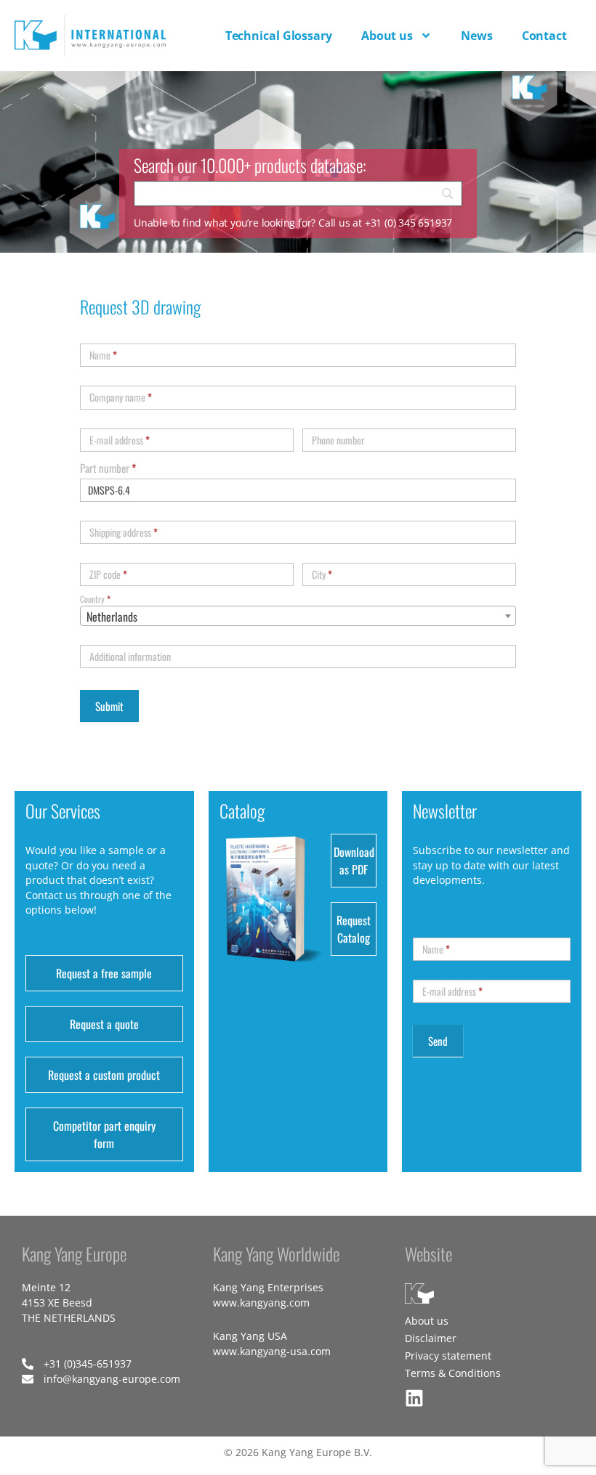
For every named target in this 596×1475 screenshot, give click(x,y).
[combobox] (298, 616)
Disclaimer (430, 1338)
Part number (108, 468)
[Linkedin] (414, 1398)
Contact (544, 36)
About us (387, 36)
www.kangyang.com (261, 1302)
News (477, 36)
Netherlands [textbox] (111, 616)
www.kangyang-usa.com (272, 1351)
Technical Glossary (278, 36)
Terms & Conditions (453, 1373)
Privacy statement (448, 1355)
